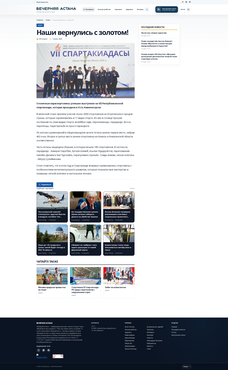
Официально (151, 343)
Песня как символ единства (154, 33)
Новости (150, 338)
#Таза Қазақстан (42, 2)
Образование (129, 340)
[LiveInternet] (50, 356)
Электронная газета (178, 335)
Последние (89, 9)
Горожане (118, 9)
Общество (128, 343)
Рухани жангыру (130, 349)
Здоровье (129, 9)
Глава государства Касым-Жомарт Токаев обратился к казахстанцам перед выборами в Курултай (156, 43)
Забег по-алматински (115, 287)
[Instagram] (182, 2)
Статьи (173, 332)
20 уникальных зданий (155, 327)
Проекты (150, 346)
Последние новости (178, 329)
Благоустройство (104, 9)
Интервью (141, 9)
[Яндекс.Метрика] (42, 356)
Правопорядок (130, 346)
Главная (40, 20)
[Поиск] (147, 9)
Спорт (48, 20)
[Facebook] (190, 2)
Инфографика (130, 335)
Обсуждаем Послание (154, 340)
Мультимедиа (130, 338)
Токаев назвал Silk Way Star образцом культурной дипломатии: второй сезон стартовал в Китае (159, 56)
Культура (150, 335)
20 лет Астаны (130, 327)
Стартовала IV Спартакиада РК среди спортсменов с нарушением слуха (85, 290)
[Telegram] (186, 2)
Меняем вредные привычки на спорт (52, 288)
